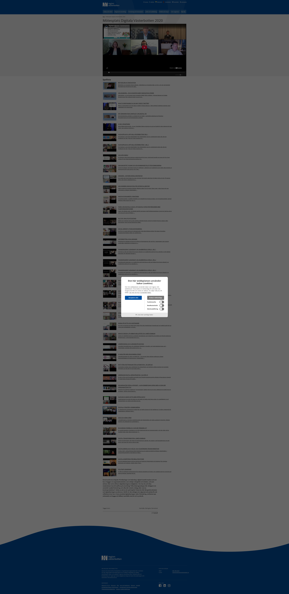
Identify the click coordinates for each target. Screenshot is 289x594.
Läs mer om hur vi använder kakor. (140, 292)
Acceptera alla (133, 298)
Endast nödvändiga (155, 298)
